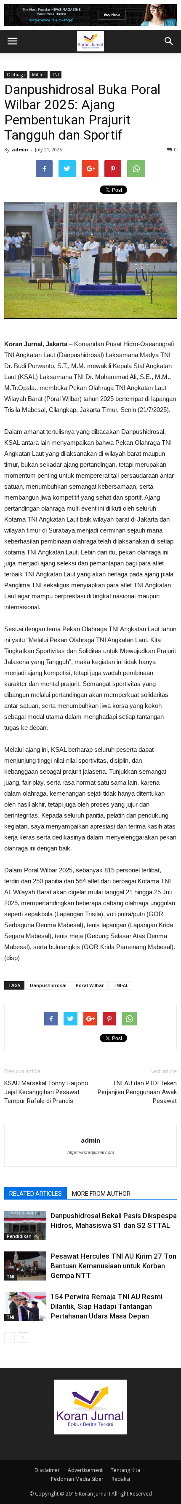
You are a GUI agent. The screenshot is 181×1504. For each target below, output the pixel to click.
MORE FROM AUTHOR (101, 1193)
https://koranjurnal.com (90, 1152)
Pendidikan (19, 1236)
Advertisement (85, 1470)
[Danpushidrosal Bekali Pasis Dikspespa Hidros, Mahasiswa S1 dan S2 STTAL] (25, 1225)
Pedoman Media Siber (77, 1478)
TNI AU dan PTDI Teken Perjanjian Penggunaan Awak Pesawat (137, 1092)
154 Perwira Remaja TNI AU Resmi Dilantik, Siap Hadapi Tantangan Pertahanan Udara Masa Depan (106, 1306)
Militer (38, 75)
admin (20, 149)
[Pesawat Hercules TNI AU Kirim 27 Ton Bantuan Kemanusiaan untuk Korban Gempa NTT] (25, 1266)
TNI (55, 75)
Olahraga (16, 75)
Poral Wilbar (90, 985)
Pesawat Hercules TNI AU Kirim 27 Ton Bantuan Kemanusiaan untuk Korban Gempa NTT (113, 1266)
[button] (169, 41)
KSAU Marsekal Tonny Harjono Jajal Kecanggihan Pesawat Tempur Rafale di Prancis (46, 1092)
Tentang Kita (125, 1470)
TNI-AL (120, 985)
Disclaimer (47, 1470)
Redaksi (121, 1478)
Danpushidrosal (48, 985)
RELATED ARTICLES (35, 1193)
